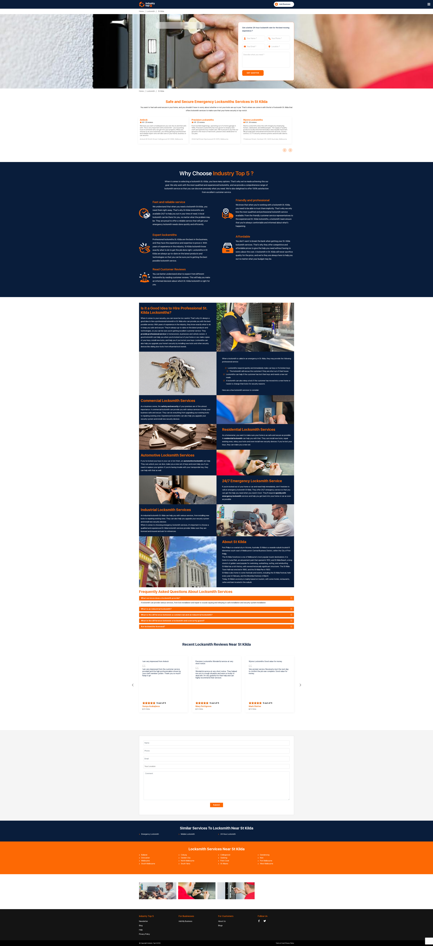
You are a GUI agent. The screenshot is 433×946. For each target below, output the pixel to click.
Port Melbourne (266, 861)
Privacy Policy (144, 934)
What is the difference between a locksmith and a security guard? (173, 621)
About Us (222, 921)
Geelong (223, 858)
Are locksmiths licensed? (153, 626)
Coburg (184, 855)
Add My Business (185, 921)
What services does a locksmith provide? (160, 598)
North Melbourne (187, 861)
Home (141, 11)
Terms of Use (280, 943)
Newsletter (143, 921)
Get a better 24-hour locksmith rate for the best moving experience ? (265, 29)
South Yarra (185, 864)
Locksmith (151, 11)
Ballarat (144, 855)
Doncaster (145, 858)
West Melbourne (266, 864)
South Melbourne (148, 864)
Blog (141, 925)
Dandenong (264, 855)
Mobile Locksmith (188, 834)
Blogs (220, 925)
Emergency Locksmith (150, 834)
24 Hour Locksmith (228, 834)
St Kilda (161, 11)
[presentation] (285, 150)
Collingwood (225, 855)
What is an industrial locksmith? (156, 609)
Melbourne (145, 861)
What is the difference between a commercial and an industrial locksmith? (177, 615)
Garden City (185, 858)
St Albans (224, 864)
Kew (261, 858)
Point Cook (224, 861)
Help (141, 930)
